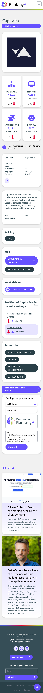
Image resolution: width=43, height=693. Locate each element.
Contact (27, 690)
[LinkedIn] (7, 180)
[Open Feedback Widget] (37, 687)
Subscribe (11, 677)
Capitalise (11, 20)
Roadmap (17, 690)
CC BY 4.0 (33, 634)
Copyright (9, 685)
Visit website (11, 26)
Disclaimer (20, 685)
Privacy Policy (32, 685)
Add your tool (17, 657)
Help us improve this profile (15, 389)
